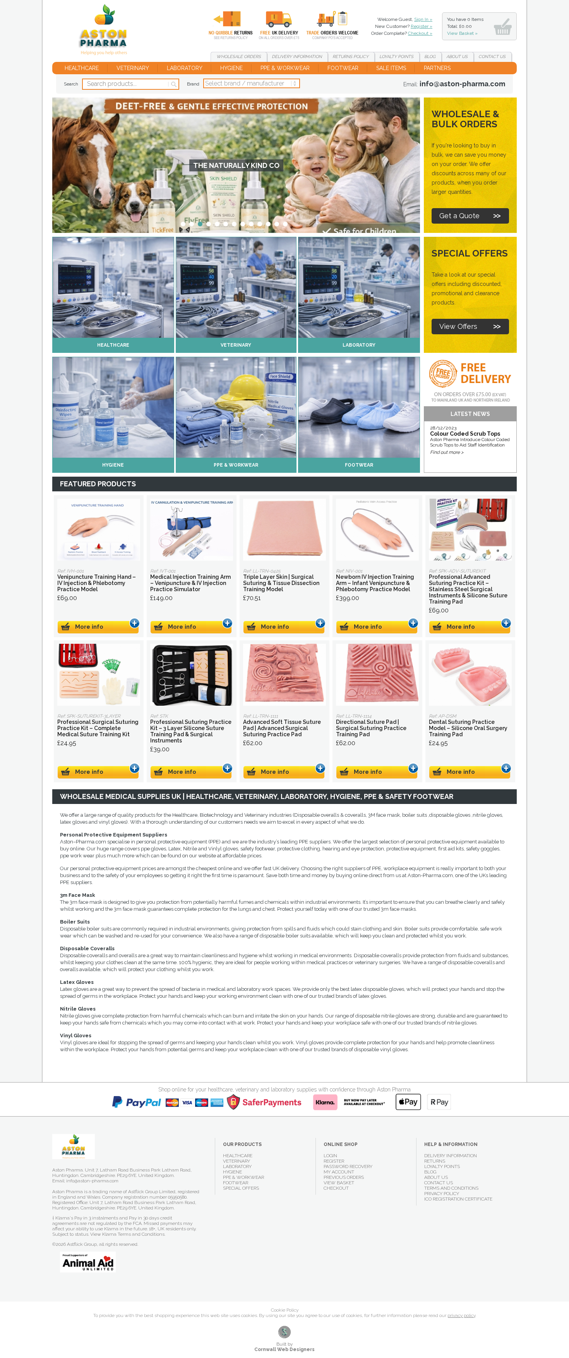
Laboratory (184, 68)
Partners (437, 68)
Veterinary (133, 68)
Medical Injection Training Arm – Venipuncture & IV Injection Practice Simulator (191, 530)
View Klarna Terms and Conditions (127, 1234)
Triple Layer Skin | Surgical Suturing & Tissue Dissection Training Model (284, 530)
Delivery (274, 25)
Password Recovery (348, 1166)
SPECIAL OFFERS (241, 1188)
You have (465, 26)
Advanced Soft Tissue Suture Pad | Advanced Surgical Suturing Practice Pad (284, 675)
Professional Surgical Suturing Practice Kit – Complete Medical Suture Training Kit (98, 675)
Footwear (342, 68)
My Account (339, 1172)
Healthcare (82, 68)
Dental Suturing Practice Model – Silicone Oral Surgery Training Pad (470, 675)
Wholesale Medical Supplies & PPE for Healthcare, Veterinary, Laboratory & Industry (105, 31)
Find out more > (446, 452)
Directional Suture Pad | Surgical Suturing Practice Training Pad (377, 675)
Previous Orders (344, 1177)
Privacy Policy (441, 1193)
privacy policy (461, 1315)
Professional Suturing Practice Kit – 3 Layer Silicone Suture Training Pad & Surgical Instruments (191, 675)
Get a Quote (459, 216)
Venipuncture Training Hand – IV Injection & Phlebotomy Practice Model (98, 530)
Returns (226, 25)
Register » (421, 26)
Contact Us (438, 1182)
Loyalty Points (442, 1166)
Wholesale (327, 25)
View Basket (339, 1182)
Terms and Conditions (451, 1188)
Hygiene (231, 68)
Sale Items (391, 68)
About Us (436, 1177)
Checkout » (420, 33)
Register (334, 1161)
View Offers (458, 326)
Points (396, 56)
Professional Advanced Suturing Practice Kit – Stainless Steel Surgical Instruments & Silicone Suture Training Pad (470, 530)
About (457, 56)
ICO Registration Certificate (458, 1199)
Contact (492, 56)
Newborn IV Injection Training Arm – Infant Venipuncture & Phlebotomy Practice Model (377, 530)
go (173, 84)
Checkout (336, 1188)
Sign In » (423, 19)
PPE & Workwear (285, 68)
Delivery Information (450, 1155)
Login (330, 1155)
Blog (429, 56)
